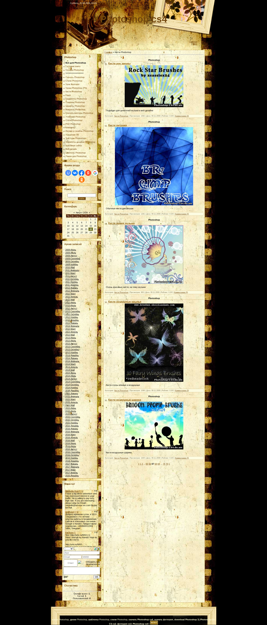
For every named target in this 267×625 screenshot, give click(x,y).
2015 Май (70, 405)
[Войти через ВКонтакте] (75, 173)
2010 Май (70, 267)
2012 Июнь (70, 302)
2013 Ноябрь (71, 352)
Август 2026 (82, 212)
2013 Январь (71, 323)
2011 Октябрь (72, 279)
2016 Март (70, 434)
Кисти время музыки (121, 223)
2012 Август (71, 308)
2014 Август (71, 379)
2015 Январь (71, 393)
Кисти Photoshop (121, 116)
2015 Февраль (72, 396)
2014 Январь (71, 358)
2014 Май (70, 370)
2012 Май (70, 299)
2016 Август (71, 449)
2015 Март (70, 399)
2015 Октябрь (72, 420)
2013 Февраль (72, 326)
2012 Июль (70, 305)
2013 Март (70, 329)
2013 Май (70, 335)
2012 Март (70, 294)
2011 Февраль (72, 270)
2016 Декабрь (72, 461)
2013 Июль (70, 340)
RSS (195, 44)
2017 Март (70, 470)
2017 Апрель (71, 472)
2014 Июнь (70, 373)
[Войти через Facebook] (81, 173)
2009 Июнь (70, 250)
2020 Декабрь (72, 475)
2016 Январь (71, 428)
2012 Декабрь (72, 320)
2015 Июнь (70, 408)
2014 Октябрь (72, 384)
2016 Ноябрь (71, 458)
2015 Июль (70, 411)
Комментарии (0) (182, 116)
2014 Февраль (72, 361)
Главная (193, 41)
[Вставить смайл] (98, 548)
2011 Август (71, 276)
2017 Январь (71, 464)
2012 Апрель (71, 296)
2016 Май (70, 440)
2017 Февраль (72, 467)
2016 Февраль (72, 431)
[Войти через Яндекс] (88, 173)
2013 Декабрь (72, 355)
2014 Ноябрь (71, 387)
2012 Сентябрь (72, 311)
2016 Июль (70, 446)
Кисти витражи (117, 125)
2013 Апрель (71, 332)
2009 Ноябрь (71, 264)
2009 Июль (70, 252)
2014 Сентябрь (72, 382)
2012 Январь (71, 288)
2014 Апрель (71, 367)
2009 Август (71, 255)
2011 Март (70, 273)
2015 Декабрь (72, 426)
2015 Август (71, 414)
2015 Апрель (71, 402)
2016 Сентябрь (72, 452)
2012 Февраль (72, 291)
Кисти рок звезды (119, 63)
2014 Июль (70, 376)
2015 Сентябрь (72, 417)
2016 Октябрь (72, 455)
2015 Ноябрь (71, 423)
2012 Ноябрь (71, 317)
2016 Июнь (70, 443)
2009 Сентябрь (72, 258)
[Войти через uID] (68, 173)
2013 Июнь (70, 338)
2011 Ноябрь (71, 282)
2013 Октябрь (72, 349)
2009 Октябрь (72, 261)
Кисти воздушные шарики (124, 399)
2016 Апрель (71, 437)
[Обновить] (95, 548)
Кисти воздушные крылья (124, 301)
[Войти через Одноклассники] (82, 180)
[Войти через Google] (95, 173)
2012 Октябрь (72, 314)
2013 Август (71, 343)
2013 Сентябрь (72, 346)
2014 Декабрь (72, 390)
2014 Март (70, 364)
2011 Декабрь (72, 285)
